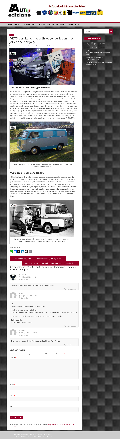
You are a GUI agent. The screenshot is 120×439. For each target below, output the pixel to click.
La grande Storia (29, 24)
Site (11, 406)
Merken (16, 24)
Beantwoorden (72, 289)
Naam (12, 385)
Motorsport (60, 24)
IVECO (45, 45)
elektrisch (40, 45)
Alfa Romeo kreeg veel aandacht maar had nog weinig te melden (37, 258)
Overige (70, 24)
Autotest (50, 24)
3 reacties (32, 45)
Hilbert (23, 275)
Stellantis (41, 24)
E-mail (12, 395)
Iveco (11, 35)
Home (10, 24)
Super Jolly (53, 45)
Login (77, 24)
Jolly (48, 45)
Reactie (13, 358)
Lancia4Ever (23, 45)
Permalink (24, 279)
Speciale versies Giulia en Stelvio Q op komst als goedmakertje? (50, 263)
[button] (83, 25)
